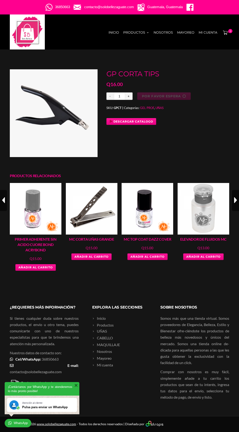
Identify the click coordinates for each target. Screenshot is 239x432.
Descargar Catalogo (132, 121)
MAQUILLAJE (108, 344)
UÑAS (159, 108)
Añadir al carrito (35, 267)
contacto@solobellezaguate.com (36, 371)
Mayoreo (185, 32)
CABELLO (105, 338)
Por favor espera (161, 96)
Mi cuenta (208, 32)
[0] (224, 32)
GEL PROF (147, 108)
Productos (134, 32)
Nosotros (163, 32)
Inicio (114, 32)
